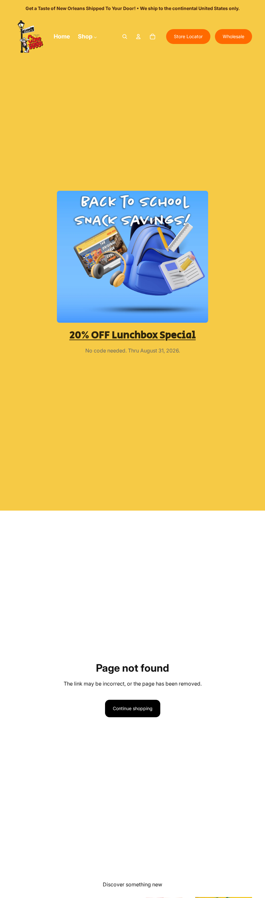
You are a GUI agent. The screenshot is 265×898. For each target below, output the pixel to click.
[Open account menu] (138, 36)
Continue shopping (133, 708)
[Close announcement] (237, 8)
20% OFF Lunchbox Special (132, 335)
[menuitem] (62, 36)
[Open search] (125, 36)
